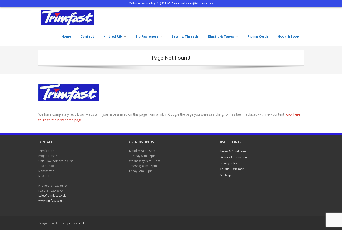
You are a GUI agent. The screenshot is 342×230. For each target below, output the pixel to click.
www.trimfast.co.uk (50, 201)
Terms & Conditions (233, 151)
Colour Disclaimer (232, 169)
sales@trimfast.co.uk (199, 3)
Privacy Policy (229, 163)
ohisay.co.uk (76, 223)
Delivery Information (233, 157)
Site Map (225, 175)
